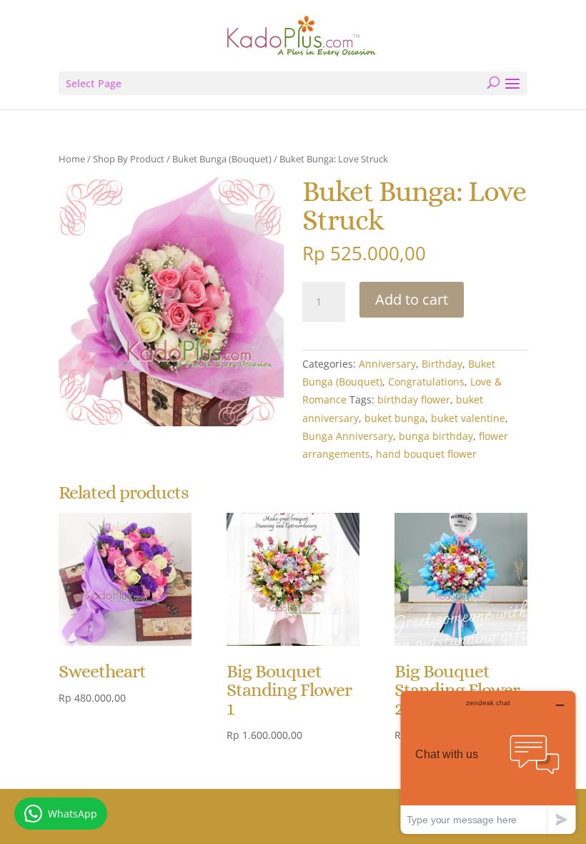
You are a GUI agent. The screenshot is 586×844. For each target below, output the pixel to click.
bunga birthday (436, 436)
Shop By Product (128, 158)
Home (72, 158)
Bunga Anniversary (347, 436)
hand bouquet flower (426, 454)
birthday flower (413, 399)
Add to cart (411, 299)
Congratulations (426, 381)
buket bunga (394, 418)
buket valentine (468, 418)
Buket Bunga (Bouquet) (222, 158)
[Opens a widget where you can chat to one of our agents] (488, 762)
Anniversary (387, 364)
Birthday (442, 364)
